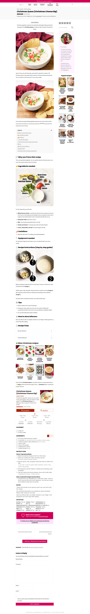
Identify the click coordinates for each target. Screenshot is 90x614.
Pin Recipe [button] (45, 410)
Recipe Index (29, 5)
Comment (18, 564)
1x (48, 435)
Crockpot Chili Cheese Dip (22, 123)
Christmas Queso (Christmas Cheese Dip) (27, 151)
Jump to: (19, 130)
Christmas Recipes (27, 9)
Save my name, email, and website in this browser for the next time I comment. (33, 600)
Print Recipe (26, 410)
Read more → (66, 70)
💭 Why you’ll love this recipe (24, 133)
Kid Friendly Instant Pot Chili (25, 532)
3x (52, 435)
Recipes (21, 9)
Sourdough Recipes (42, 5)
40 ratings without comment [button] (35, 547)
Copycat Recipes (35, 5)
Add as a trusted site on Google (35, 541)
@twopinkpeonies (43, 516)
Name (17, 585)
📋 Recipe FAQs (21, 148)
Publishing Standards (29, 612)
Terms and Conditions (55, 612)
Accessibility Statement (37, 612)
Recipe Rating (19, 559)
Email (17, 591)
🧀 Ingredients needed (22, 135)
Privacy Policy (62, 612)
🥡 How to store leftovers (23, 146)
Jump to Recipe (34, 22)
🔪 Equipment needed (22, 139)
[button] (17, 14)
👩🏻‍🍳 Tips (19, 144)
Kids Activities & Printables (50, 4)
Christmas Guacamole (34, 123)
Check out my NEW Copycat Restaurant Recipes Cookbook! (35, 521)
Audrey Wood (20, 395)
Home (18, 9)
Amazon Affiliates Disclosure (46, 612)
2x (50, 435)
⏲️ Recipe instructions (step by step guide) (27, 142)
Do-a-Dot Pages (57, 4)
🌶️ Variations (20, 137)
